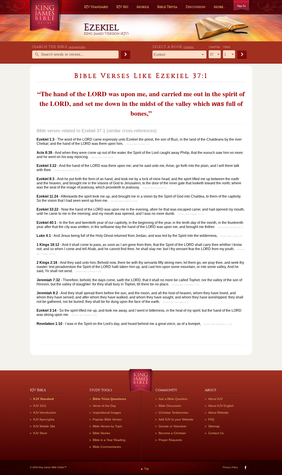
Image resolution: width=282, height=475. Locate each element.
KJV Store (40, 433)
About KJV (215, 399)
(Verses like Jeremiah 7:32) (185, 284)
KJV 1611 (122, 7)
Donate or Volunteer (173, 426)
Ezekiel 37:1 (93, 130)
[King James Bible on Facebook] (245, 468)
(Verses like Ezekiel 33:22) (191, 214)
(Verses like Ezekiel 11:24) (124, 201)
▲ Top (144, 468)
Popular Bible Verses (107, 419)
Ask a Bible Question (173, 399)
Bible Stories (101, 433)
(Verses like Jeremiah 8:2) (176, 302)
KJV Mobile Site (44, 426)
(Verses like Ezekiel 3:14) (84, 315)
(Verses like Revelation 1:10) (217, 324)
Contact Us (216, 433)
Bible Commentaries (107, 447)
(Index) (188, 47)
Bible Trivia (167, 7)
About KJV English (221, 405)
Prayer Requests (170, 440)
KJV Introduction (44, 412)
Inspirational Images (107, 412)
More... (219, 7)
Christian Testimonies (173, 412)
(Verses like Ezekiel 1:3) (138, 144)
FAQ (211, 419)
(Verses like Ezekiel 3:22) (67, 170)
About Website (218, 412)
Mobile (143, 7)
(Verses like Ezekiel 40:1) (230, 227)
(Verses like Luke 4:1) (231, 236)
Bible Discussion (170, 405)
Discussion (195, 7)
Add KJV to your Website (176, 419)
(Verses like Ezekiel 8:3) (154, 188)
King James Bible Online (46, 15)
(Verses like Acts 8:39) (102, 157)
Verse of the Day (104, 405)
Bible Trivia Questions (109, 399)
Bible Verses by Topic (107, 426)
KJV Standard (96, 7)
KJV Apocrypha (43, 419)
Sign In (241, 6)
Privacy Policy (230, 467)
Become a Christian (172, 433)
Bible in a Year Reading (109, 440)
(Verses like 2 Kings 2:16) (88, 271)
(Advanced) (77, 47)
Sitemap (214, 426)
